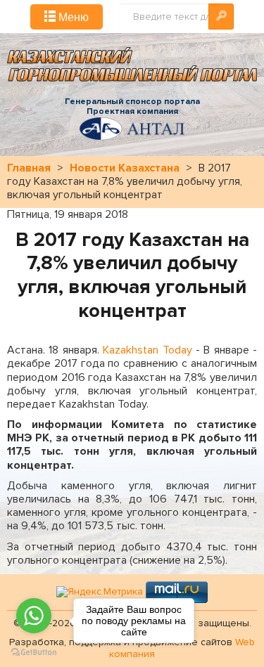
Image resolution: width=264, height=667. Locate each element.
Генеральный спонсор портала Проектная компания (132, 107)
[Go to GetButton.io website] (33, 652)
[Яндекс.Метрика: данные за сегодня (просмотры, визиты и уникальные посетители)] (99, 592)
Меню (72, 16)
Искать (221, 17)
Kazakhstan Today (147, 350)
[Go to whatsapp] (33, 615)
